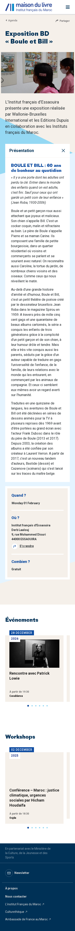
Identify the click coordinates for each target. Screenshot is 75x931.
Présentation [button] (21, 150)
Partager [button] (65, 20)
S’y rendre (27, 546)
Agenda (12, 20)
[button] (28, 705)
